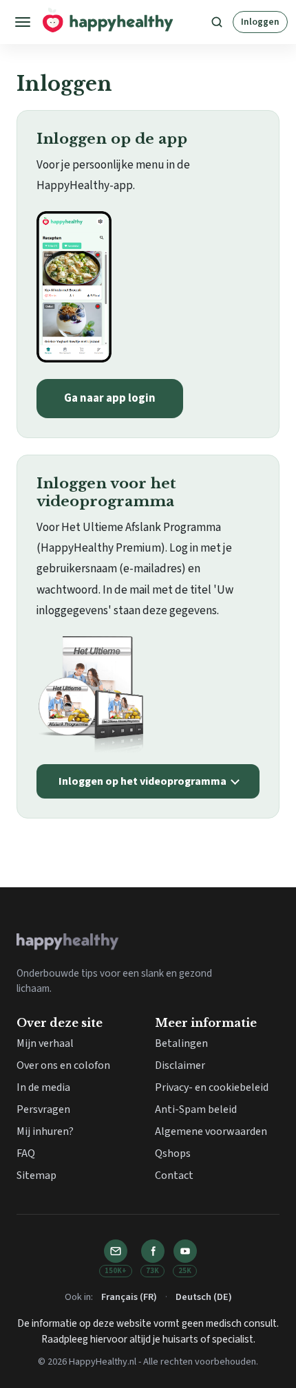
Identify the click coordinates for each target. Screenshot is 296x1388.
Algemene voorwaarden (211, 1131)
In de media (43, 1087)
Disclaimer (180, 1065)
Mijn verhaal (45, 1043)
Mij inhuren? (45, 1131)
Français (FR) (129, 1297)
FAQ (26, 1153)
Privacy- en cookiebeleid (211, 1087)
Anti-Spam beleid (196, 1109)
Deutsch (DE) (204, 1297)
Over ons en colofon (63, 1065)
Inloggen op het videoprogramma (142, 781)
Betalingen (181, 1043)
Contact (174, 1175)
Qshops (173, 1153)
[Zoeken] (216, 22)
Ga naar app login (110, 398)
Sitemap (36, 1175)
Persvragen (43, 1109)
